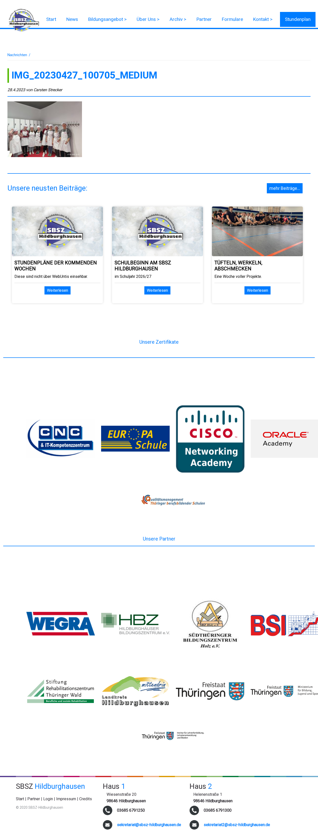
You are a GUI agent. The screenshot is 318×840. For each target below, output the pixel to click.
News (72, 19)
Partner (204, 19)
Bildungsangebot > (107, 19)
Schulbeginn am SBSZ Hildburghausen (143, 266)
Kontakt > (263, 19)
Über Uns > (148, 19)
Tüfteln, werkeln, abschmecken (238, 266)
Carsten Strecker (48, 89)
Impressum (66, 799)
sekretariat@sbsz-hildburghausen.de (149, 824)
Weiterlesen (57, 290)
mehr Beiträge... (284, 188)
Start (51, 19)
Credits (85, 799)
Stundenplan (298, 19)
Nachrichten (17, 55)
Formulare (232, 19)
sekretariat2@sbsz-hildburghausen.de (237, 824)
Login (48, 799)
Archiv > (177, 19)
